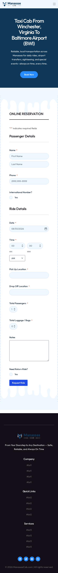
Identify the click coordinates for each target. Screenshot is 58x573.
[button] (54, 4)
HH (10, 251)
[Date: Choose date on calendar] (46, 229)
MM (29, 251)
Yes (16, 197)
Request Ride (18, 382)
